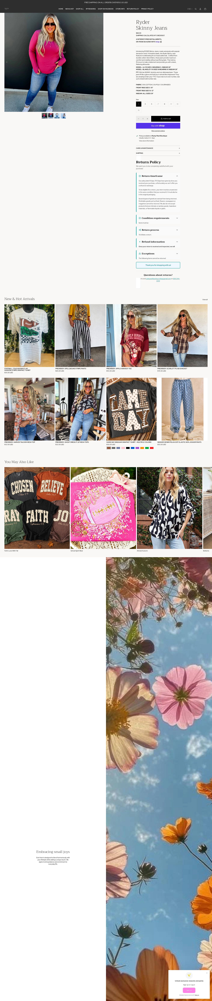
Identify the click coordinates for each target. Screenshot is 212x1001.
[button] (158, 176)
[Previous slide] (6, 62)
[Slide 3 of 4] (57, 115)
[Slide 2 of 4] (50, 115)
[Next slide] (101, 62)
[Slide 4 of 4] (63, 115)
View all (205, 300)
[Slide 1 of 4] (44, 115)
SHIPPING (139, 153)
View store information (146, 141)
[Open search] (195, 9)
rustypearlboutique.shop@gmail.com (158, 279)
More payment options (158, 131)
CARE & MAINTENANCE (144, 148)
